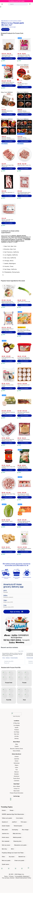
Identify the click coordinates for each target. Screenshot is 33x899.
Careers (16, 746)
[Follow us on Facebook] (4, 870)
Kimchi (4, 810)
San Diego (16, 732)
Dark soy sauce (6, 845)
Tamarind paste (18, 825)
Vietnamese (16, 763)
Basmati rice (22, 856)
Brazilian (16, 774)
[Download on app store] (16, 798)
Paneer (12, 810)
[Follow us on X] (29, 870)
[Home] (4, 4)
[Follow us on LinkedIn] (18, 870)
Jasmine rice (5, 833)
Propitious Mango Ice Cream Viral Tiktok (12, 852)
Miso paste (5, 829)
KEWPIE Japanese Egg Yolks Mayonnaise (13, 814)
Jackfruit (14, 822)
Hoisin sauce (5, 837)
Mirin (12, 849)
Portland (16, 729)
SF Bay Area (16, 723)
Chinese (16, 756)
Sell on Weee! (16, 786)
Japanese (16, 758)
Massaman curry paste (20, 845)
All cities (17, 736)
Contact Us (16, 788)
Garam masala (6, 825)
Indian (16, 767)
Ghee (3, 856)
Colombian (16, 780)
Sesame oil (5, 822)
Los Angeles (17, 725)
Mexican (16, 771)
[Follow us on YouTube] (24, 870)
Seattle (16, 727)
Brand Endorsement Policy (23, 878)
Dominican (16, 776)
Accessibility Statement (22, 876)
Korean (16, 761)
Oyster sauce (5, 864)
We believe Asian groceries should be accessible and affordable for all (16, 564)
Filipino (16, 765)
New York (16, 734)
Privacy (11, 876)
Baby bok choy (17, 833)
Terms (6, 876)
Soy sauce (11, 856)
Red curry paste (6, 860)
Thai (16, 769)
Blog (16, 744)
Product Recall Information (16, 793)
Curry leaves (19, 818)
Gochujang (15, 829)
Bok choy (4, 849)
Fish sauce (23, 822)
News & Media (16, 750)
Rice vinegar (25, 829)
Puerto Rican (16, 778)
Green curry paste (19, 860)
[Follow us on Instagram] (11, 870)
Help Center (16, 790)
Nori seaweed (5, 841)
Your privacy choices (8, 878)
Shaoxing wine (17, 841)
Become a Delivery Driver (16, 748)
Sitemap (16, 738)
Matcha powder (17, 837)
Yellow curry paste (7, 818)
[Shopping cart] (30, 4)
